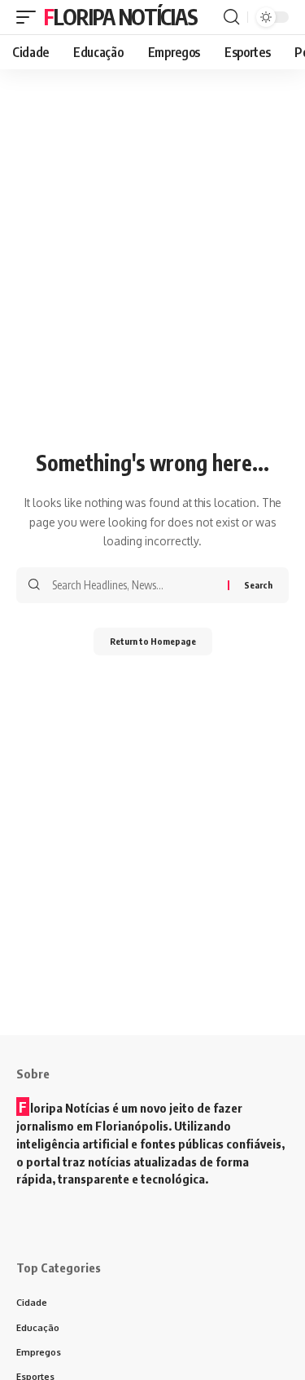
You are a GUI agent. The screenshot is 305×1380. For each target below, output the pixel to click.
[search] (231, 17)
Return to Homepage (153, 641)
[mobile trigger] (30, 17)
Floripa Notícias (120, 16)
